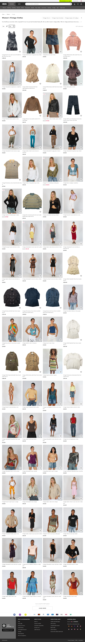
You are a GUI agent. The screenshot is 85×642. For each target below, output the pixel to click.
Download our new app (65, 1)
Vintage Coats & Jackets (57, 18)
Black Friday (53, 627)
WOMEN (12, 4)
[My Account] (74, 4)
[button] (68, 626)
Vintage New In (46, 18)
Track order (20, 623)
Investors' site (36, 627)
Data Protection (21, 633)
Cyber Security (37, 629)
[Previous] (41, 18)
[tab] (4, 7)
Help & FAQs (75, 1)
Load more (42, 608)
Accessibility (81, 640)
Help (19, 621)
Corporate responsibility (38, 625)
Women (8, 14)
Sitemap (19, 631)
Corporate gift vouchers (55, 625)
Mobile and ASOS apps (55, 621)
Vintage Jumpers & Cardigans (72, 18)
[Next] (81, 18)
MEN (19, 4)
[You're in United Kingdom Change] (81, 1)
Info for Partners (54, 629)
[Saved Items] (78, 4)
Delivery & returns (21, 625)
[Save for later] (19, 51)
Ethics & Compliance (22, 635)
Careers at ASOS (37, 623)
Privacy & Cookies (71, 640)
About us (36, 621)
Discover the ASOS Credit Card (57, 631)
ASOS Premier (21, 627)
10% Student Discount (22, 629)
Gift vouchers (53, 623)
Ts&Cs (76, 640)
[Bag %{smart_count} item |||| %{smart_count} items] (81, 4)
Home (3, 14)
